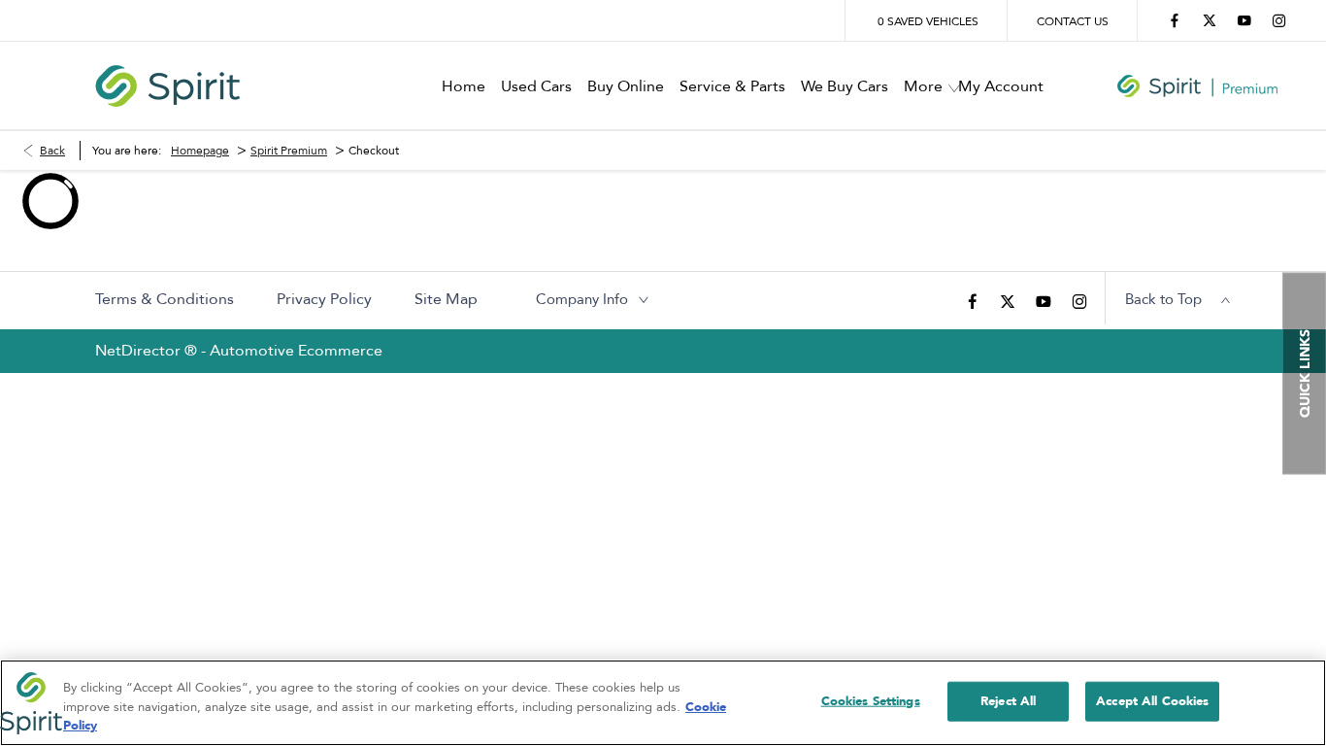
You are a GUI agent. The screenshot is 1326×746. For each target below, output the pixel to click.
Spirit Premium (288, 150)
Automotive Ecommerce (296, 350)
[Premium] (1197, 86)
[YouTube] (1244, 20)
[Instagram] (1279, 20)
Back (52, 150)
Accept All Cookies (1152, 700)
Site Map (446, 299)
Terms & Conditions (164, 299)
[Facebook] (1174, 20)
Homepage (200, 150)
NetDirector (139, 350)
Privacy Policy (324, 299)
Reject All (1008, 700)
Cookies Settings (870, 700)
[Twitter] (1209, 20)
